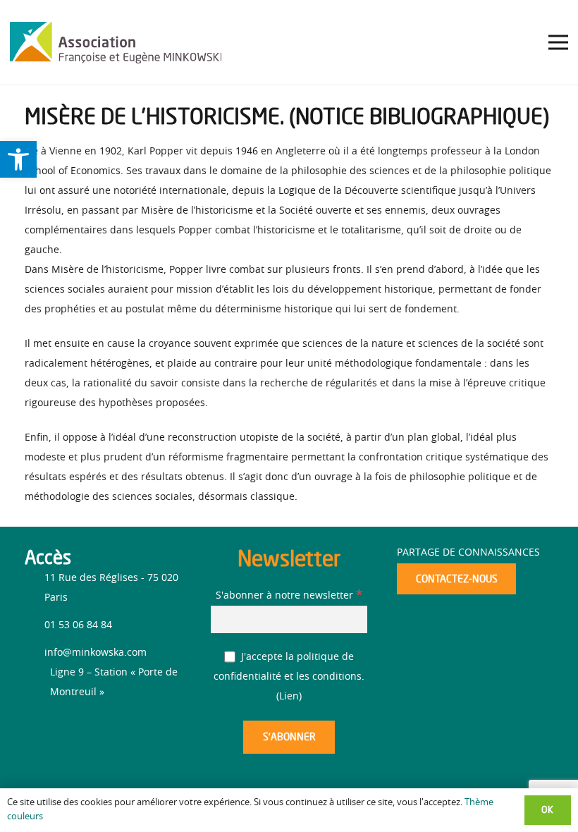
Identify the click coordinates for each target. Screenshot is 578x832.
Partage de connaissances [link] (468, 553)
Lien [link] (289, 697)
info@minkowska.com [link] (95, 653)
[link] (18, 159)
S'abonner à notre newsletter (289, 596)
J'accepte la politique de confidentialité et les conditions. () (289, 677)
